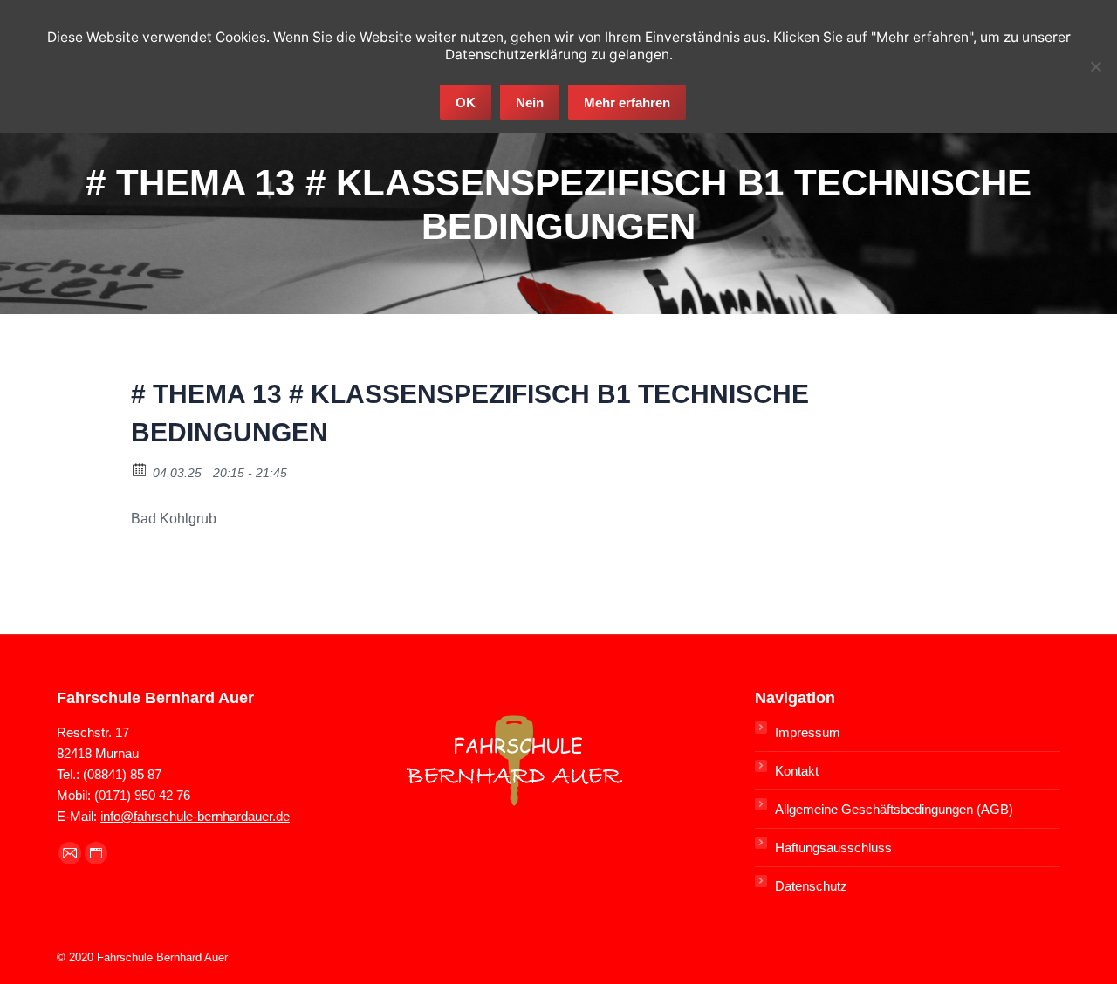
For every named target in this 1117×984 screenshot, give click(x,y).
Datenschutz (811, 885)
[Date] (140, 469)
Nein (530, 102)
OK (466, 102)
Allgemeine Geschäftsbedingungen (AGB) (894, 809)
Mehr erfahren (627, 102)
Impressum (807, 732)
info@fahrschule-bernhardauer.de (195, 816)
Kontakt (797, 770)
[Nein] (1095, 66)
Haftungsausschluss (833, 847)
